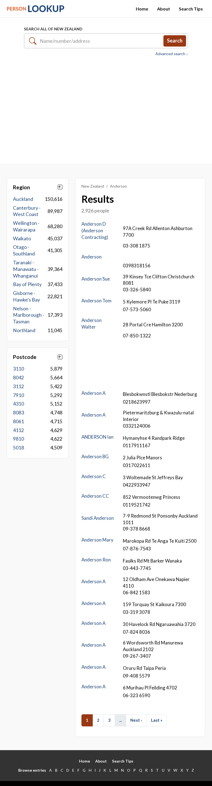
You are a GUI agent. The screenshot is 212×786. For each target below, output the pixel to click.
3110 (18, 369)
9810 (18, 439)
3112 (18, 386)
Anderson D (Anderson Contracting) (94, 230)
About (163, 8)
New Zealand (92, 186)
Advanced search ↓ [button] (171, 54)
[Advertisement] (106, 110)
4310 (18, 404)
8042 (18, 377)
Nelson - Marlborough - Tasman (28, 315)
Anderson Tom (96, 300)
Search (174, 41)
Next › (136, 720)
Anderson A (93, 393)
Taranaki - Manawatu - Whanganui (26, 269)
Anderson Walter (91, 323)
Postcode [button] (24, 357)
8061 (18, 421)
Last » (156, 720)
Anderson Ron (96, 560)
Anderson (91, 257)
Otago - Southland (24, 250)
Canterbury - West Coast (27, 211)
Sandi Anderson (97, 518)
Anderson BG (95, 456)
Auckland (23, 199)
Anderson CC (95, 496)
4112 (18, 430)
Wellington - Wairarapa (26, 226)
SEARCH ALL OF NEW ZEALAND (53, 28)
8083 (18, 412)
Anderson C (93, 476)
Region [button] (21, 187)
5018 (18, 448)
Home (142, 8)
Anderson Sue (95, 279)
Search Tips (191, 8)
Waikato (22, 238)
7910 (18, 395)
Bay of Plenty (27, 284)
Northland (24, 330)
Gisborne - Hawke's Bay (26, 296)
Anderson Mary (97, 540)
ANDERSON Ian (97, 437)
